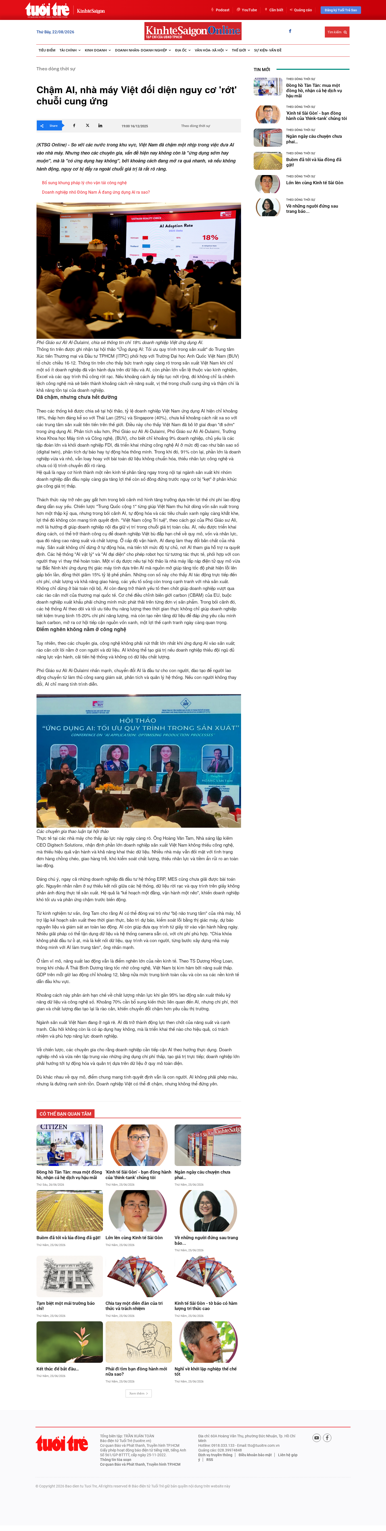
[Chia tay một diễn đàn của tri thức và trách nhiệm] (139, 1276)
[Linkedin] (100, 125)
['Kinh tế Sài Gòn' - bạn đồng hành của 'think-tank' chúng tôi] (139, 1145)
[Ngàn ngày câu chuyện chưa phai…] (208, 1145)
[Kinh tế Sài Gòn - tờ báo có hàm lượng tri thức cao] (208, 1276)
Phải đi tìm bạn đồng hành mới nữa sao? (136, 1371)
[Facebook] (290, 31)
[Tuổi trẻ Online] (61, 1443)
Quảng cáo (303, 10)
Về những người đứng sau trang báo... (206, 1240)
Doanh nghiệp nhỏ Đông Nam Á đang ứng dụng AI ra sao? (96, 192)
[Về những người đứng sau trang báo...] (208, 1211)
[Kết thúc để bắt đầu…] (69, 1342)
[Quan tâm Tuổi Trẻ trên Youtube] (316, 1438)
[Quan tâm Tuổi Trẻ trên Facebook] (327, 1438)
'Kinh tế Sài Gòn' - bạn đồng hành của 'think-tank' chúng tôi (138, 1174)
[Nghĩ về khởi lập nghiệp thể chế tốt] (208, 1342)
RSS (209, 1460)
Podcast (222, 10)
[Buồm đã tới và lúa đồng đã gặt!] (69, 1211)
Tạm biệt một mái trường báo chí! (65, 1306)
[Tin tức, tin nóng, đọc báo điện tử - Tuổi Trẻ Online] (47, 10)
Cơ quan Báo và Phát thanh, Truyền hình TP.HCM (140, 1464)
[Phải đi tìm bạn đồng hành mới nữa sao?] (139, 1342)
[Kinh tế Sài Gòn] (89, 10)
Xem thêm (136, 1393)
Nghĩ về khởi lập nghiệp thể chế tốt (206, 1371)
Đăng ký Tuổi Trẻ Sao (341, 10)
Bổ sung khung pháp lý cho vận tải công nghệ (84, 182)
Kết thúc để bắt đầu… (57, 1368)
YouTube (249, 10)
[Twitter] (87, 125)
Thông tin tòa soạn (115, 1460)
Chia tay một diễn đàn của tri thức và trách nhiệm (134, 1306)
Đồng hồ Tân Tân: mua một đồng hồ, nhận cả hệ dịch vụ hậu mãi (69, 1174)
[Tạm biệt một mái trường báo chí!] (69, 1276)
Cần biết (276, 10)
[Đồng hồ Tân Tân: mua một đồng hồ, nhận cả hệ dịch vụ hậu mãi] (69, 1145)
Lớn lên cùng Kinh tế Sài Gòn (134, 1237)
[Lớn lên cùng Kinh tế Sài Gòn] (139, 1211)
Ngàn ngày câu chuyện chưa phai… (202, 1174)
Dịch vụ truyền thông (215, 1455)
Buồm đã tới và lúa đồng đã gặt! (68, 1237)
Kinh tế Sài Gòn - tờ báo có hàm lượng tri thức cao (206, 1306)
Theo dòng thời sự (55, 69)
